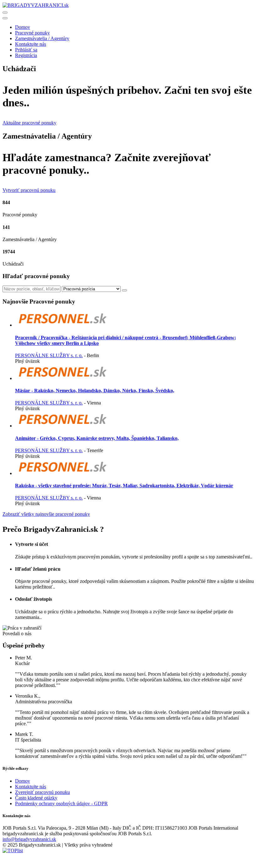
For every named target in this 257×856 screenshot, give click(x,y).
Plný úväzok (27, 361)
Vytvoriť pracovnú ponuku (29, 190)
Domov (22, 27)
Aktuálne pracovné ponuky (29, 122)
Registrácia (26, 55)
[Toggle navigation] (5, 12)
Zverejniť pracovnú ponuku (42, 792)
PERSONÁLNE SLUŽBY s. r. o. (49, 355)
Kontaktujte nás (30, 44)
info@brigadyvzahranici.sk (29, 839)
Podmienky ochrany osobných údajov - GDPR (61, 803)
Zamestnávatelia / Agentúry (42, 38)
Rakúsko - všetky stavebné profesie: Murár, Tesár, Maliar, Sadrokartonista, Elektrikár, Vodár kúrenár (124, 485)
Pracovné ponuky (32, 32)
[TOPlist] (13, 850)
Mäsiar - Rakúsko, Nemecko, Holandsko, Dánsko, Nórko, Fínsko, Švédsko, (94, 390)
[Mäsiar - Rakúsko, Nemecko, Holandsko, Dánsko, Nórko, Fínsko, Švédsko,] (62, 378)
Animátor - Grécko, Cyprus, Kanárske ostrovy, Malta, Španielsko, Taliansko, (97, 438)
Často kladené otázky (36, 798)
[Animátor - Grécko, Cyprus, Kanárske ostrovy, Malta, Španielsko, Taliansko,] (62, 425)
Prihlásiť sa (26, 49)
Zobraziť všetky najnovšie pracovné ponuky (46, 514)
